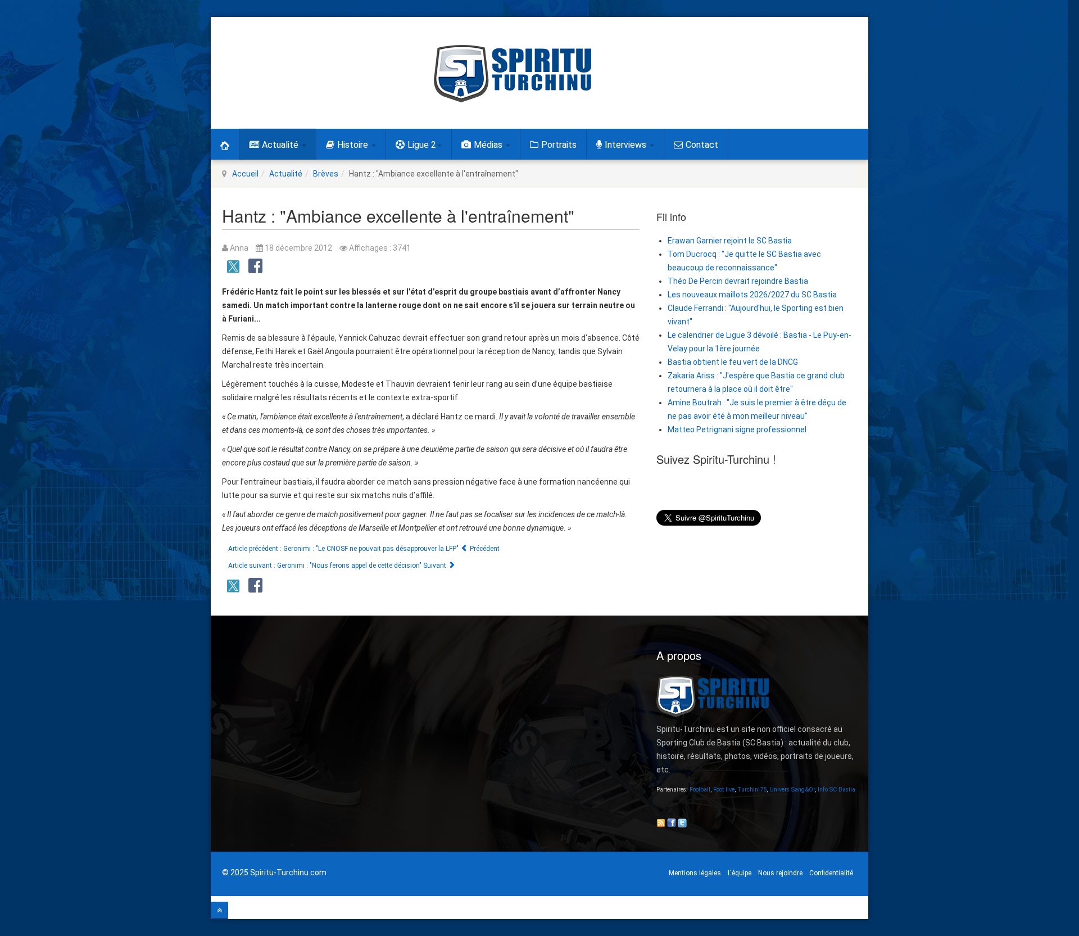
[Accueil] (225, 144)
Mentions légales (695, 873)
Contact (702, 144)
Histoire (353, 144)
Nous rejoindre (780, 873)
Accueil (245, 173)
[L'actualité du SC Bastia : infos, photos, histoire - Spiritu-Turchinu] (512, 73)
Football (700, 789)
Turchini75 (752, 789)
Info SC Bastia (836, 789)
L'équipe (739, 873)
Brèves (325, 173)
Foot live (724, 789)
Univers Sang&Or (792, 789)
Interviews (627, 144)
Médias (489, 144)
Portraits (559, 144)
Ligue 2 (421, 144)
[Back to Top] (219, 910)
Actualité (281, 144)
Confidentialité (831, 873)
